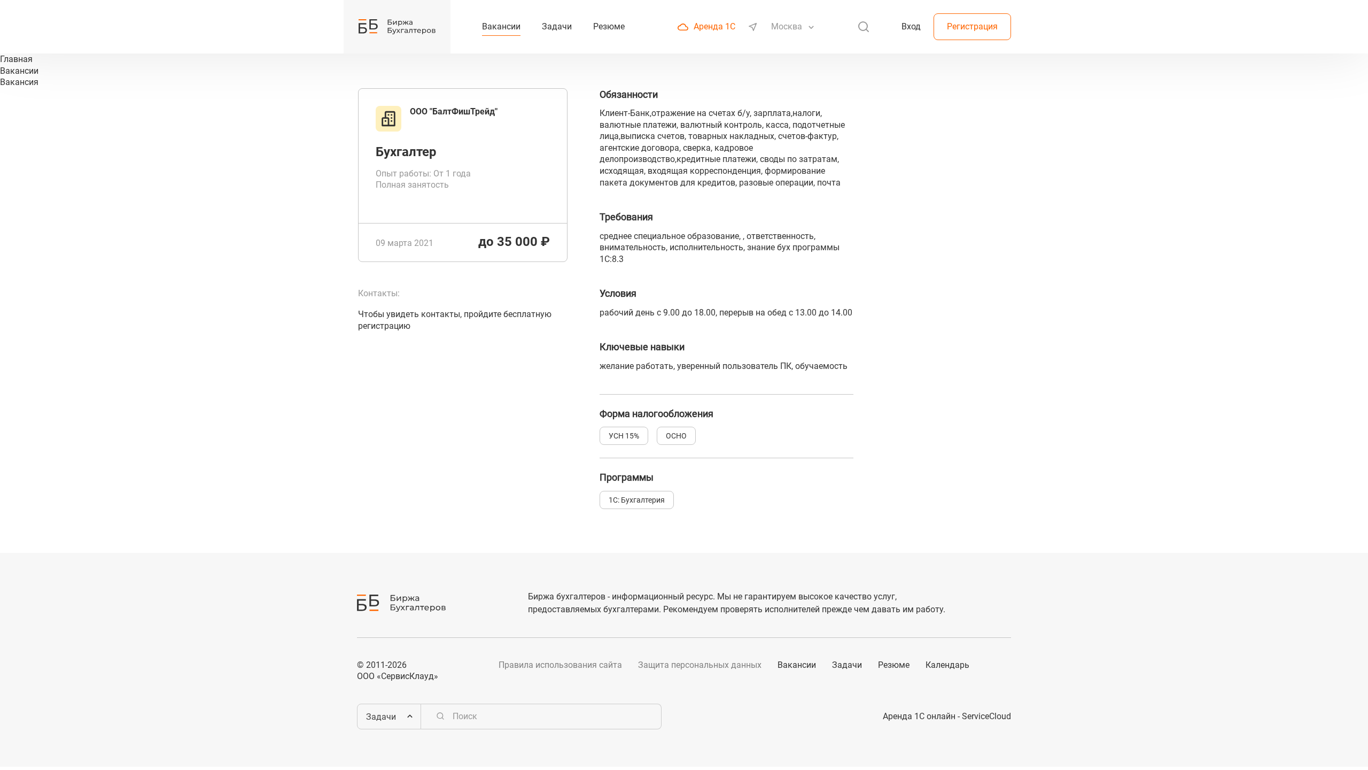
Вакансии (797, 665)
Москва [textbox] (786, 26)
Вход (911, 26)
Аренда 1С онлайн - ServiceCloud (947, 716)
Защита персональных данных (699, 665)
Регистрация (972, 26)
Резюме (894, 665)
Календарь (947, 665)
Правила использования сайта (560, 665)
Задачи (847, 665)
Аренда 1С (714, 26)
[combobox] (788, 27)
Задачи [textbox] (381, 717)
